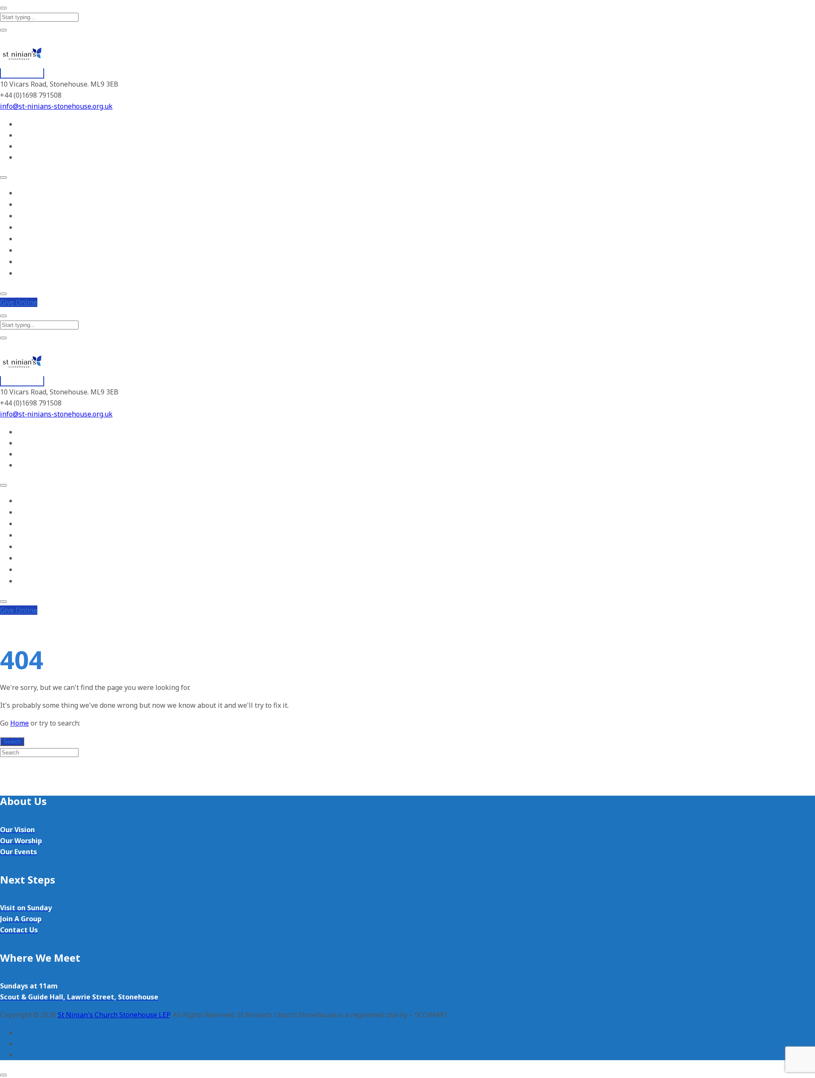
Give (18, 302)
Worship (28, 216)
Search (12, 741)
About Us (29, 204)
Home (25, 193)
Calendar (29, 250)
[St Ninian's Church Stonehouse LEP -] (22, 73)
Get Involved (34, 227)
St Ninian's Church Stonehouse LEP (114, 1014)
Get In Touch (35, 273)
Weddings (30, 262)
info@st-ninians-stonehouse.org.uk (56, 106)
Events (26, 239)
